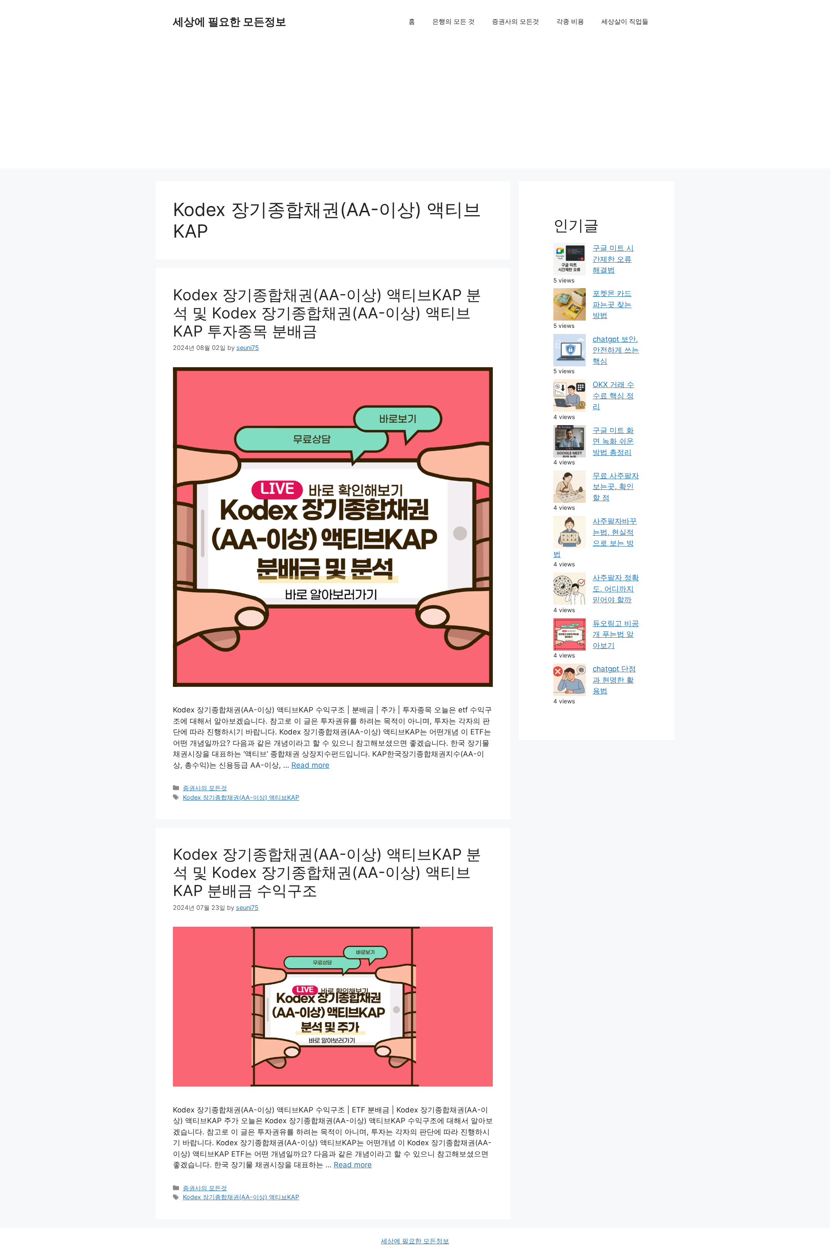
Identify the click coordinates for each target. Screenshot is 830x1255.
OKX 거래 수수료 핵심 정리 (613, 395)
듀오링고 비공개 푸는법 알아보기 (616, 634)
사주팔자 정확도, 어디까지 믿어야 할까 (616, 588)
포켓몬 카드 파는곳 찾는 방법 (612, 304)
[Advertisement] (415, 108)
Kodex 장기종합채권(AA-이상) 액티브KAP (241, 797)
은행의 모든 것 (453, 21)
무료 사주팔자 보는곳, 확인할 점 (616, 486)
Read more (310, 765)
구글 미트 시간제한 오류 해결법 (613, 259)
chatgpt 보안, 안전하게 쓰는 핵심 (616, 350)
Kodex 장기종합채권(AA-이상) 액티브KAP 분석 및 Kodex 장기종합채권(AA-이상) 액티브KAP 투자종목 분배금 (327, 313)
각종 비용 (570, 21)
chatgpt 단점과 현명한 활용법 (614, 679)
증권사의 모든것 (515, 21)
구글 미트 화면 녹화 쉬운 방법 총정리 (613, 441)
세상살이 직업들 (624, 21)
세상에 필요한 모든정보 (229, 21)
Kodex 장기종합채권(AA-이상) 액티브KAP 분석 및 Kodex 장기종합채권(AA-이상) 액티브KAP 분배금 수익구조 (327, 872)
